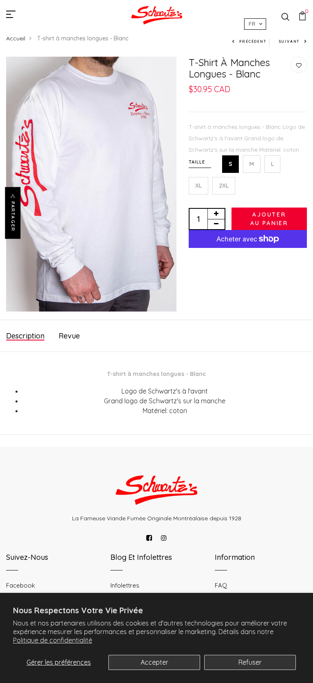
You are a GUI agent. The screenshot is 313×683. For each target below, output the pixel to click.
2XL (224, 185)
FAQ (221, 585)
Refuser (250, 662)
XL (198, 185)
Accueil (15, 38)
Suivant (289, 41)
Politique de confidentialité (52, 640)
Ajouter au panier (269, 219)
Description (25, 335)
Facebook (20, 585)
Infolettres (124, 585)
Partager (13, 216)
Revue (69, 335)
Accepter (154, 662)
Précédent (252, 41)
